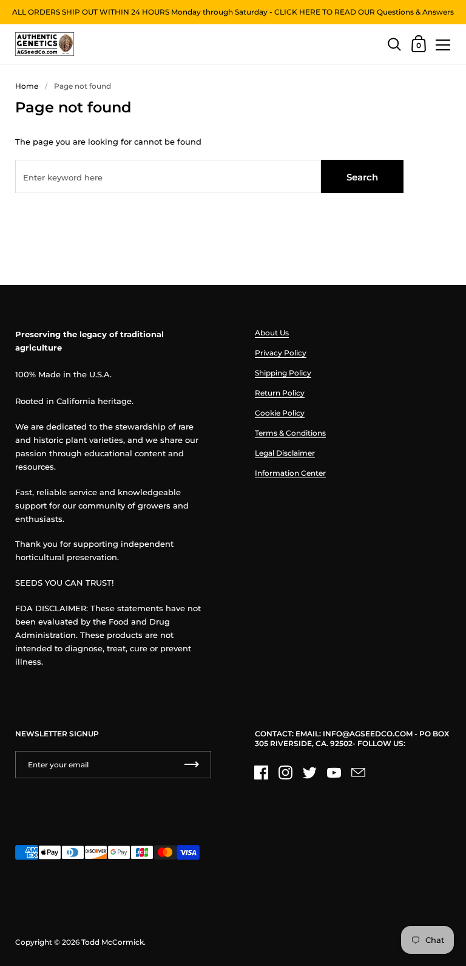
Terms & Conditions (290, 432)
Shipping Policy (283, 372)
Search (362, 177)
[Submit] (191, 764)
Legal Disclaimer (285, 452)
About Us (272, 332)
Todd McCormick (112, 942)
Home (26, 86)
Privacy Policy (280, 352)
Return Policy (280, 392)
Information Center (290, 473)
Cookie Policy (280, 412)
